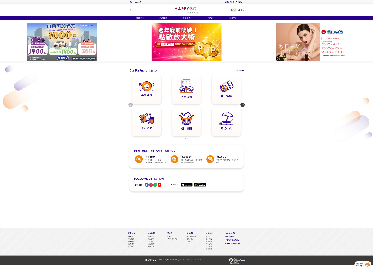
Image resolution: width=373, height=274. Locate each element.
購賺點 (169, 237)
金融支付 (151, 246)
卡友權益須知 (230, 233)
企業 (139, 2)
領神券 (188, 241)
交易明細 (209, 239)
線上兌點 (131, 237)
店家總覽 (239, 70)
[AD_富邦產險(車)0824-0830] (62, 42)
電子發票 (209, 241)
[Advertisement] (186, 209)
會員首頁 (209, 237)
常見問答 (185, 157)
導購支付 (170, 233)
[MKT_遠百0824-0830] (311, 42)
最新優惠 (151, 233)
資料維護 (209, 246)
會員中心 (209, 233)
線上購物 (151, 239)
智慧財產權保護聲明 (233, 243)
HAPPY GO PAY (172, 239)
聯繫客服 (149, 157)
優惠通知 (209, 249)
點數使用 (131, 233)
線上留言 (220, 157)
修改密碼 (209, 244)
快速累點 (151, 237)
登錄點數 (131, 239)
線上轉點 (131, 241)
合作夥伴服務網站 (232, 240)
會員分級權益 (191, 237)
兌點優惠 (151, 244)
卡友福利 (189, 233)
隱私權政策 (229, 237)
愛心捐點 (131, 246)
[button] (185, 138)
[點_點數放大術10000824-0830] (186, 42)
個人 (131, 2)
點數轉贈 (131, 244)
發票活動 (189, 239)
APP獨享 (151, 241)
